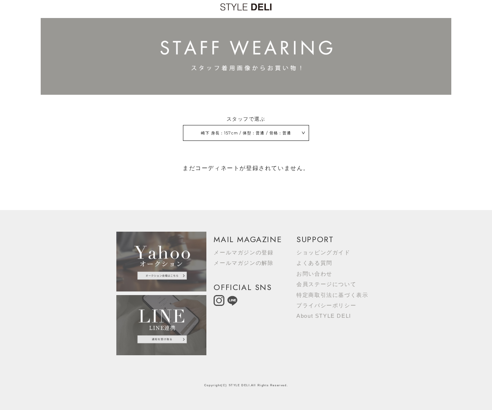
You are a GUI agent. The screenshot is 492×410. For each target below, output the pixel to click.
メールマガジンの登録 (243, 252)
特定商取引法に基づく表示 (332, 295)
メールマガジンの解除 (243, 263)
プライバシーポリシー (326, 305)
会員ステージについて (326, 284)
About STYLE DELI (323, 316)
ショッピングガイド (323, 252)
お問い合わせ (314, 274)
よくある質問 (314, 263)
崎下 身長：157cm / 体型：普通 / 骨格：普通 (246, 132)
